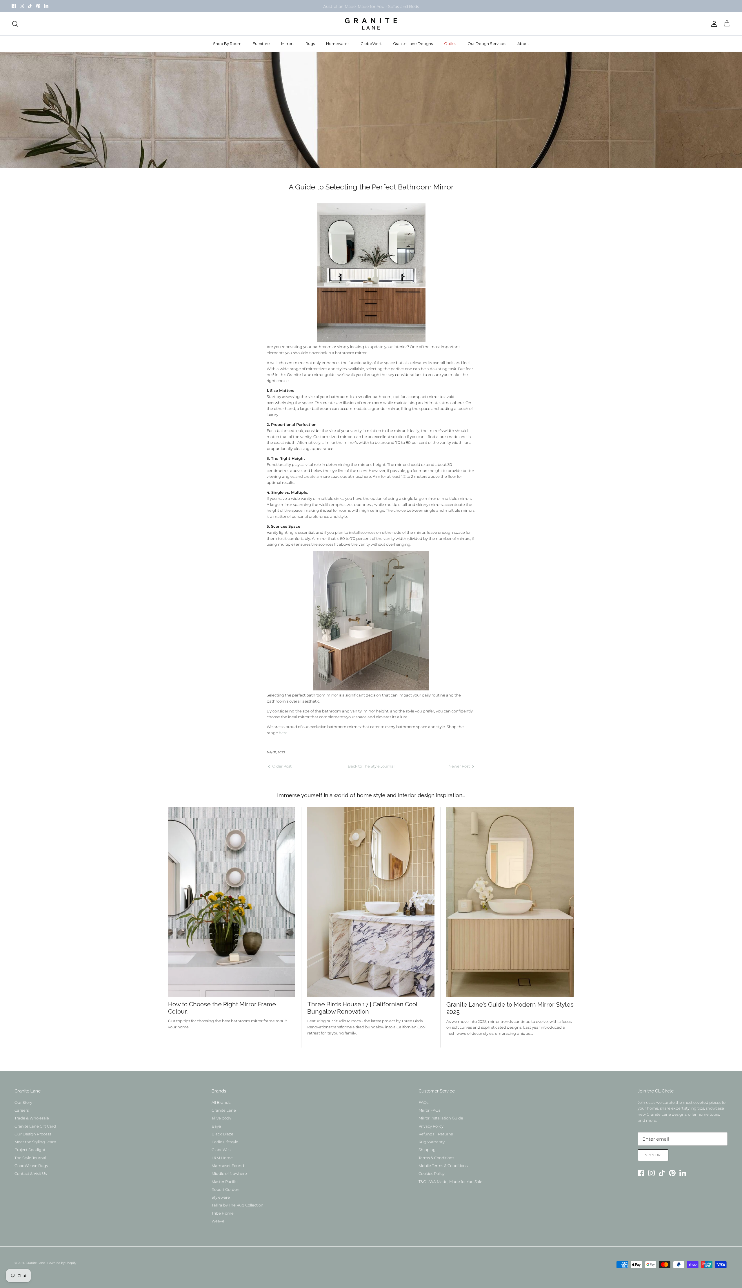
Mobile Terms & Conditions (443, 1165)
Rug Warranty (432, 1141)
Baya (216, 1126)
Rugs (310, 43)
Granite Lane (224, 1110)
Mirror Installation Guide (441, 1118)
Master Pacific (224, 1181)
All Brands (221, 1102)
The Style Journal (30, 1157)
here (283, 732)
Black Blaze (222, 1134)
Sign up (653, 1155)
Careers (21, 1110)
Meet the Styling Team (35, 1141)
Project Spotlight (30, 1149)
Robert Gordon (225, 1189)
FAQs (423, 1102)
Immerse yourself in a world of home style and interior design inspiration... (371, 795)
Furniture (261, 43)
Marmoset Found (228, 1165)
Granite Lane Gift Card (35, 1126)
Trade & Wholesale (31, 1118)
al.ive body (221, 1118)
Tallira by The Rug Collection (237, 1205)
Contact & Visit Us (30, 1173)
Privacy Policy (431, 1126)
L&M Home (222, 1157)
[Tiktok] (30, 6)
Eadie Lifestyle (225, 1141)
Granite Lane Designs (413, 43)
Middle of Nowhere (229, 1173)
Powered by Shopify (61, 1263)
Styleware (221, 1197)
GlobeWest (371, 43)
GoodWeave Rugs (31, 1165)
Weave (218, 1221)
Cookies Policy (432, 1173)
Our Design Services (487, 43)
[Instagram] (22, 6)
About (523, 43)
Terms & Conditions (436, 1157)
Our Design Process (32, 1134)
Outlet (450, 43)
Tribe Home (223, 1213)
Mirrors (287, 43)
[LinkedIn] (46, 6)
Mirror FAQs (429, 1110)
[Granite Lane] (371, 24)
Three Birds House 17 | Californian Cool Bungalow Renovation (362, 1008)
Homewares (337, 43)
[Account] (713, 23)
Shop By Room (227, 43)
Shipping (427, 1149)
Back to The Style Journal (371, 766)
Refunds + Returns (436, 1134)
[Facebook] (14, 6)
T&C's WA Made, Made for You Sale (450, 1181)
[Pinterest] (38, 6)
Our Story (23, 1102)
